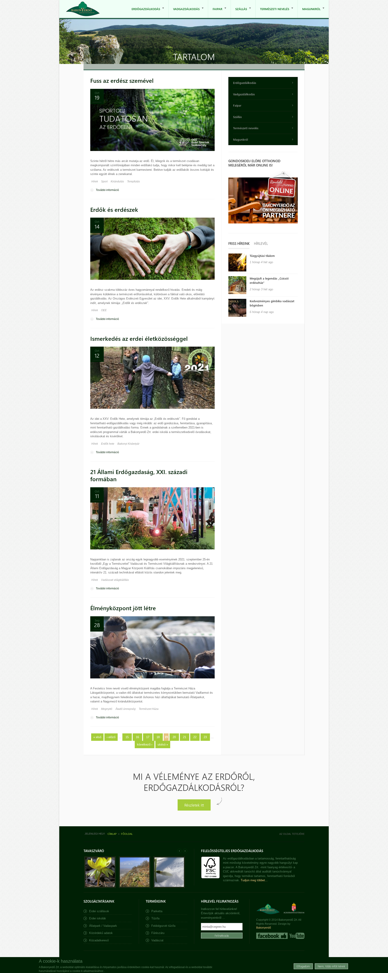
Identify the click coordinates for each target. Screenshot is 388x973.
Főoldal (127, 834)
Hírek (94, 181)
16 (137, 737)
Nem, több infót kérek (331, 966)
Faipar (215, 12)
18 (158, 737)
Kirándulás (117, 181)
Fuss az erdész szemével (122, 80)
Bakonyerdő (263, 927)
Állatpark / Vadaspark (103, 925)
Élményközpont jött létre (123, 608)
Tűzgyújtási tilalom (262, 256)
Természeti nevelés (272, 12)
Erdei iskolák (97, 918)
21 (184, 737)
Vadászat (157, 940)
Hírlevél (261, 243)
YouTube (296, 936)
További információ (107, 190)
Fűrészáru (157, 933)
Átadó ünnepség (125, 709)
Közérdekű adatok (101, 933)
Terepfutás (133, 181)
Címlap (112, 834)
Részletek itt (194, 804)
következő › (144, 744)
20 (174, 737)
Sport (104, 181)
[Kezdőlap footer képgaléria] (100, 887)
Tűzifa (155, 918)
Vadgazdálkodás (184, 12)
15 (127, 737)
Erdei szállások (99, 911)
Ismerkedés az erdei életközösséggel (139, 338)
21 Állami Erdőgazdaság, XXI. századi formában (138, 475)
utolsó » (163, 744)
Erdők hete (107, 443)
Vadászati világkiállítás (115, 580)
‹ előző (111, 737)
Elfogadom (303, 966)
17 (147, 737)
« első (97, 737)
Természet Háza (149, 709)
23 (205, 737)
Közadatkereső (99, 940)
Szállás (239, 12)
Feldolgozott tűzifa (163, 925)
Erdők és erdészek (114, 209)
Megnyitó (106, 709)
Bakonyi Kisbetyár (128, 443)
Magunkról (309, 12)
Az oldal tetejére (291, 834)
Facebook (272, 936)
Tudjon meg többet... (254, 880)
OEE (104, 310)
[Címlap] (83, 9)
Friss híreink (238, 243)
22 (194, 737)
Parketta (156, 911)
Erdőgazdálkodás (143, 12)
